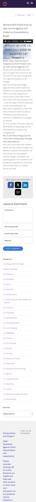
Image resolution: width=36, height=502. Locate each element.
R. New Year (9, 363)
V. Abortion (9, 384)
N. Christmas (10, 343)
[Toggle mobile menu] (32, 3)
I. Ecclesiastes (10, 318)
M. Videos (8, 338)
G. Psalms (8, 307)
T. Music (8, 374)
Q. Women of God (12, 358)
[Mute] (25, 41)
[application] (18, 41)
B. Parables (9, 279)
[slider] (29, 41)
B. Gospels (9, 274)
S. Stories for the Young (14, 369)
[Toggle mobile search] (28, 3)
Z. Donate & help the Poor (16, 394)
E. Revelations (10, 294)
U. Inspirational (11, 379)
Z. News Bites (10, 399)
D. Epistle (8, 289)
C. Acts (7, 284)
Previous (21, 15)
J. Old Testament (11, 323)
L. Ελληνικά (9, 333)
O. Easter (8, 348)
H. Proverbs (9, 313)
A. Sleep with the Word (14, 264)
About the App (10, 269)
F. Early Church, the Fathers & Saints (17, 301)
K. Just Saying (10, 328)
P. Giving (8, 353)
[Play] (6, 41)
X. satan (8, 389)
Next (29, 15)
